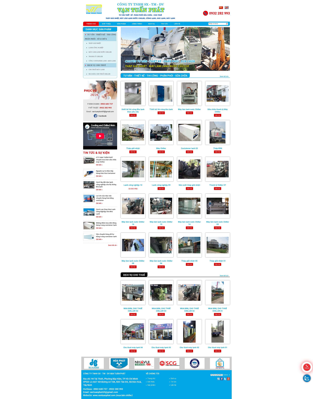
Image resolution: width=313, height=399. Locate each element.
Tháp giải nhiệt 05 (189, 261)
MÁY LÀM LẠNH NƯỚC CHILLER (99, 52)
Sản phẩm (121, 24)
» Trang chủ (150, 378)
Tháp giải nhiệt (133, 148)
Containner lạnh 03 (189, 148)
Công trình (137, 24)
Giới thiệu (106, 24)
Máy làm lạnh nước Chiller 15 (161, 223)
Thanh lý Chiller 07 (217, 185)
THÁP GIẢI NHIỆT (93, 43)
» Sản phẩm (150, 385)
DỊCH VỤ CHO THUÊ (95, 65)
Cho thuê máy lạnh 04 (133, 347)
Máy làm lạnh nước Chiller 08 (133, 262)
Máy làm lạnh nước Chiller (189, 109)
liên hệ (133, 115)
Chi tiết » (99, 165)
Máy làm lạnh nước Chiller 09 (217, 223)
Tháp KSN (217, 148)
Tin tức (164, 24)
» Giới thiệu (150, 382)
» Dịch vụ (172, 378)
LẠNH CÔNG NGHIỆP (94, 48)
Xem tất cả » (112, 245)
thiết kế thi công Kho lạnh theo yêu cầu (133, 110)
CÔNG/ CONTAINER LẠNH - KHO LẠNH (101, 61)
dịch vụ (151, 24)
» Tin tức (172, 382)
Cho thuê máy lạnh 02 (189, 347)
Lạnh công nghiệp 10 (133, 185)
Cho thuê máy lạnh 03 (161, 347)
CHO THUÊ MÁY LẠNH (95, 69)
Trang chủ (91, 24)
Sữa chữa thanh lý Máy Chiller (217, 110)
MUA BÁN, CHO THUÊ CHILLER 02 (133, 309)
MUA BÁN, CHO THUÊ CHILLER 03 (161, 309)
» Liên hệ (172, 385)
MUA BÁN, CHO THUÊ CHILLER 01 (217, 309)
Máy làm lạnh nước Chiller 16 (133, 223)
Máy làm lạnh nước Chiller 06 (161, 262)
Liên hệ (177, 24)
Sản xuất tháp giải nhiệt (189, 185)
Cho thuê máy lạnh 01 (217, 347)
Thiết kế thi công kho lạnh (161, 109)
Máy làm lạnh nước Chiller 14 (189, 223)
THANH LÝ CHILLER (94, 56)
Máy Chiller (161, 148)
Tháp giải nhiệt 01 (218, 261)
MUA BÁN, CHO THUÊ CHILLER (98, 74)
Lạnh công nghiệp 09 (161, 185)
